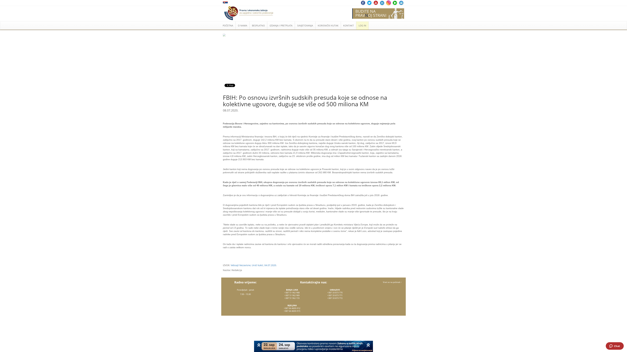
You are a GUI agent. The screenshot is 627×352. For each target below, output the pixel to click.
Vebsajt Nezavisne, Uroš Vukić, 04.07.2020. (254, 265)
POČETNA (228, 25)
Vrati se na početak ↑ (392, 282)
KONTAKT (348, 25)
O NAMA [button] (242, 25)
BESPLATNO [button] (258, 25)
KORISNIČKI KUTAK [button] (328, 25)
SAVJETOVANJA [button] (305, 25)
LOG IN (362, 25)
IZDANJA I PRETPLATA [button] (281, 25)
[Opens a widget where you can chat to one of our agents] (615, 346)
